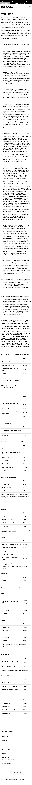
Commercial (5, 3)
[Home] (6, 6)
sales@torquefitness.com (7, 759)
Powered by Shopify (21, 779)
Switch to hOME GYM (21, 3)
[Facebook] (11, 772)
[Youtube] (17, 772)
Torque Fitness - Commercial (11, 779)
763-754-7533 (15, 1)
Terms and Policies (5, 782)
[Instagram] (14, 772)
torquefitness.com (9, 111)
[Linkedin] (21, 772)
